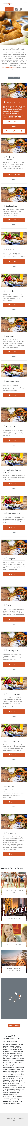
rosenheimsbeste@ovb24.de (9, 67)
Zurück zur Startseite (14, 1025)
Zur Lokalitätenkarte (14, 78)
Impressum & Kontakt (9, 1118)
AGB (14, 1120)
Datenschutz (21, 1118)
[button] (20, 996)
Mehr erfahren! (15, 117)
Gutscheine (9, 9)
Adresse (14, 126)
